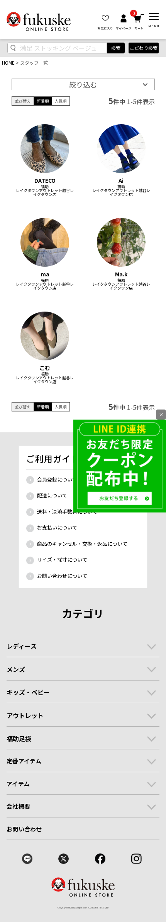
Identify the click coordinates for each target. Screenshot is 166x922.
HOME (8, 62)
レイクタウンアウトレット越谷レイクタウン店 (45, 192)
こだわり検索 (144, 48)
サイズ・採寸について (62, 559)
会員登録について (57, 479)
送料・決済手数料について (67, 511)
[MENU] (154, 16)
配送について (52, 495)
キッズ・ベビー (28, 692)
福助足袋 (19, 738)
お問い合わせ (24, 829)
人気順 (60, 101)
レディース (22, 646)
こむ (44, 367)
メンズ (16, 669)
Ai (121, 180)
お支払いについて (57, 527)
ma (45, 274)
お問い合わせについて (62, 575)
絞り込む (83, 84)
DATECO (45, 180)
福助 (45, 187)
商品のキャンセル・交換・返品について (82, 543)
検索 (115, 48)
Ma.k (121, 274)
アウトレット (25, 715)
